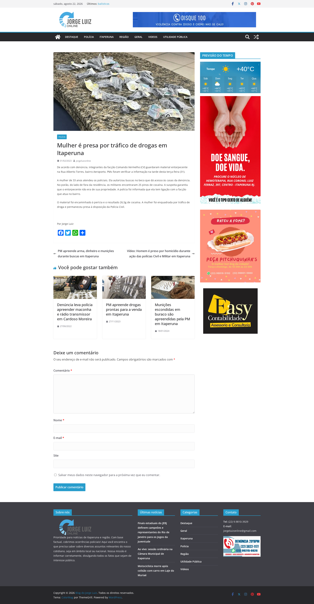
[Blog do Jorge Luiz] (57, 37)
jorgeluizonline (83, 160)
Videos (152, 37)
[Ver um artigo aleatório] (256, 37)
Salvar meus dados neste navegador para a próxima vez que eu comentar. (109, 475)
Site (56, 456)
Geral (138, 37)
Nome (58, 420)
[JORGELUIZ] (75, 521)
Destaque (71, 37)
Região (124, 37)
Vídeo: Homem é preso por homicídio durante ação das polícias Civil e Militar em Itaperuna (158, 253)
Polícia (89, 37)
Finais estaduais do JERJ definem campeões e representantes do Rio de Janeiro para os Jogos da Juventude (153, 532)
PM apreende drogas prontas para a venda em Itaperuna (124, 309)
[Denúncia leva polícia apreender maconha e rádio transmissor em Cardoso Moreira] (75, 278)
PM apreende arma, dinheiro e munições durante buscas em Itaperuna (86, 253)
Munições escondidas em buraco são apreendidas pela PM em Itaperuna (172, 314)
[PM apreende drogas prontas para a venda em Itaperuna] (124, 278)
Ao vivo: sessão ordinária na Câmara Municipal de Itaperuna (155, 553)
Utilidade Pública (175, 37)
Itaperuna (107, 37)
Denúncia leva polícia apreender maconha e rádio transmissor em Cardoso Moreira (74, 311)
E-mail (58, 438)
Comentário (62, 371)
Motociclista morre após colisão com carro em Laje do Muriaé (156, 570)
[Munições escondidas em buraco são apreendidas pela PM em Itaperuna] (173, 278)
